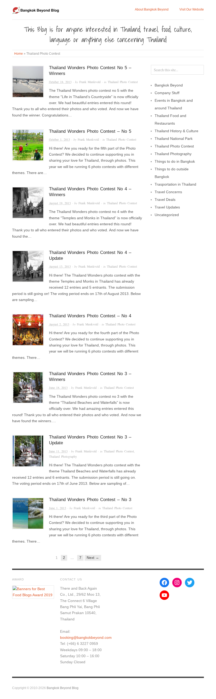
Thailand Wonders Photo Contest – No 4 (90, 315)
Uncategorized (167, 215)
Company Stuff (167, 93)
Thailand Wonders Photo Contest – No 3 (90, 499)
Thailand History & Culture (176, 131)
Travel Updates (167, 207)
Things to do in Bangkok (175, 161)
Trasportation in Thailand (175, 184)
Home (18, 53)
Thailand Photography (63, 456)
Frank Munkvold (90, 82)
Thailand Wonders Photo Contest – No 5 (90, 131)
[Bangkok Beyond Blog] (36, 9)
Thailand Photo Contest (123, 82)
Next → (93, 557)
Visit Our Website (191, 9)
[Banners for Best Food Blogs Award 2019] (33, 592)
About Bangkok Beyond (152, 9)
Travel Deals (165, 199)
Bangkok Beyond (169, 85)
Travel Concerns (168, 192)
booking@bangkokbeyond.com (86, 637)
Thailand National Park (174, 138)
